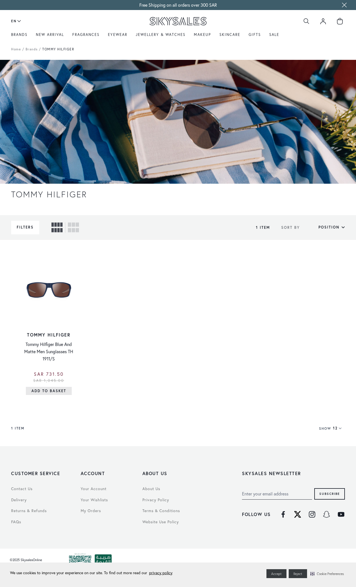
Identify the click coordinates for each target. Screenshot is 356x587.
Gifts (255, 34)
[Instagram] (312, 514)
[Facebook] (283, 514)
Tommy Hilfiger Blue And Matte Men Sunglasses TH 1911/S (48, 352)
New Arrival (50, 34)
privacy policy (160, 572)
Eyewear (117, 34)
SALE (274, 34)
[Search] (306, 21)
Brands (19, 34)
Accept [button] (276, 574)
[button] (327, 573)
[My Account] (323, 21)
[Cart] (340, 21)
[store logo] (178, 21)
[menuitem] (20, 36)
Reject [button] (297, 574)
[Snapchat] (326, 514)
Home (16, 49)
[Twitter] (297, 514)
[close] (344, 5)
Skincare (229, 34)
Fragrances (86, 34)
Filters (25, 227)
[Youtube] (341, 514)
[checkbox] (57, 227)
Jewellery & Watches (161, 34)
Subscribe (329, 493)
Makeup (202, 34)
